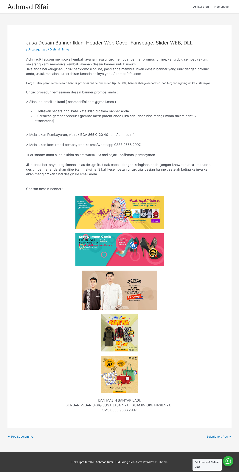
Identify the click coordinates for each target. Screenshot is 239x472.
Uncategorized (37, 49)
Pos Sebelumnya (20, 436)
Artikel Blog (201, 6)
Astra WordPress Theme (151, 462)
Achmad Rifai (27, 7)
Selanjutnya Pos (219, 436)
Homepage (221, 6)
